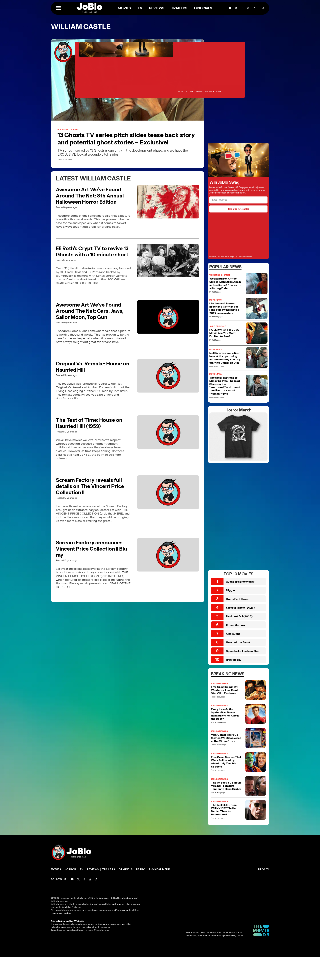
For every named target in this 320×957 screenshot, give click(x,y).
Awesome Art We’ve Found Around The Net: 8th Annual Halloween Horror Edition (90, 195)
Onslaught (233, 633)
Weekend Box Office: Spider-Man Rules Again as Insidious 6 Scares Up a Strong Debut (225, 283)
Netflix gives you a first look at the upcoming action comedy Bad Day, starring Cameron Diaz (225, 357)
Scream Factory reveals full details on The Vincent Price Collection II (90, 486)
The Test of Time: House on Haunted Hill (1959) (89, 423)
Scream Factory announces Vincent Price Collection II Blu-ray (92, 549)
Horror (70, 869)
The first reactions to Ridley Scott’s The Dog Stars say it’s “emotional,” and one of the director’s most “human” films (224, 385)
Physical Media (160, 869)
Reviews (93, 869)
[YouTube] (72, 879)
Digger (230, 590)
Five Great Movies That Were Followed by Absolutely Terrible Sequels (226, 762)
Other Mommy (235, 625)
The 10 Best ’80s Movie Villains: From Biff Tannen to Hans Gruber (226, 786)
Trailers (108, 869)
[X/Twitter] (78, 879)
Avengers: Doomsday (240, 581)
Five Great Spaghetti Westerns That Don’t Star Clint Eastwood (224, 690)
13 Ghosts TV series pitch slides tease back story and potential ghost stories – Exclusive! (126, 138)
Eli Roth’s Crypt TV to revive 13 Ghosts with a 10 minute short (92, 251)
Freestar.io (104, 926)
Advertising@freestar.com (95, 929)
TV (81, 869)
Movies (56, 869)
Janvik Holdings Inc (108, 903)
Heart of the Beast (238, 642)
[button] (58, 8)
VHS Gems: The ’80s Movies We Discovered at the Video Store (226, 738)
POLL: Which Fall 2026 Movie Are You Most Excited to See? (224, 333)
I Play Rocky (233, 659)
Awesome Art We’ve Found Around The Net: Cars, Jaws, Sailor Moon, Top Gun (90, 311)
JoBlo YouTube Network (68, 906)
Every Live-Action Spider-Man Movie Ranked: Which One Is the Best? (225, 714)
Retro (140, 869)
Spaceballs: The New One (242, 651)
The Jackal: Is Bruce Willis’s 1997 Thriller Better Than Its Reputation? (224, 809)
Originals (125, 869)
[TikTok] (253, 8)
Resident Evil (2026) (239, 616)
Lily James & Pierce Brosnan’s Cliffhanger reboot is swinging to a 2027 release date (224, 308)
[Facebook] (84, 879)
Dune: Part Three (237, 599)
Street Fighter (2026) (240, 607)
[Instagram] (248, 8)
